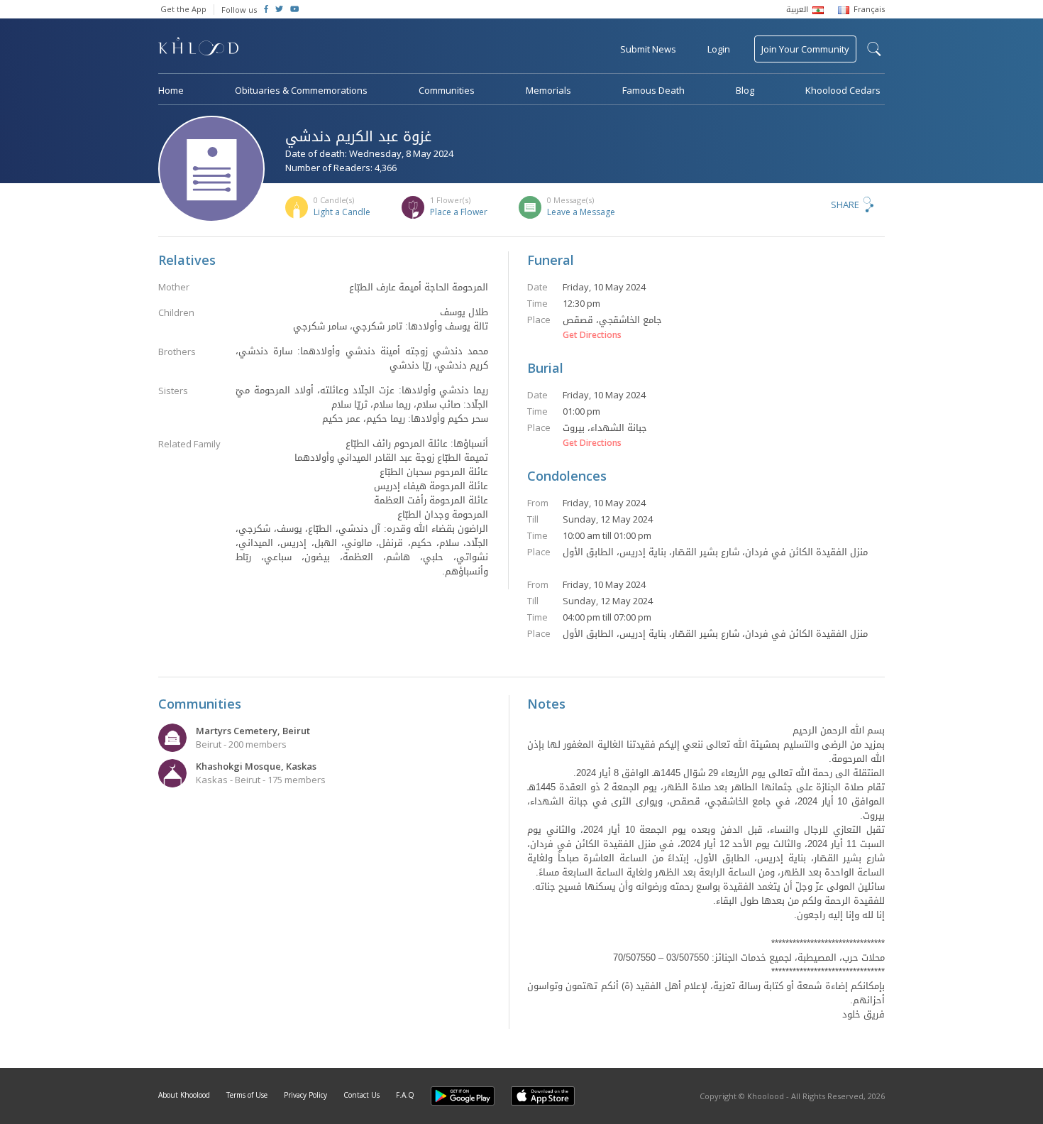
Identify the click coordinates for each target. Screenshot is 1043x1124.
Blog (745, 90)
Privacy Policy (305, 1095)
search (874, 49)
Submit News (648, 49)
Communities (447, 90)
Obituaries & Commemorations (301, 90)
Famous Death (653, 90)
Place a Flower (458, 212)
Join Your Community (805, 49)
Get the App (183, 9)
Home (171, 90)
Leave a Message (581, 212)
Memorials (548, 90)
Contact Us (361, 1095)
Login (718, 49)
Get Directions (592, 335)
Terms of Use (246, 1095)
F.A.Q (405, 1095)
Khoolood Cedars (843, 90)
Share (845, 204)
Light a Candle (342, 212)
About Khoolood (184, 1095)
